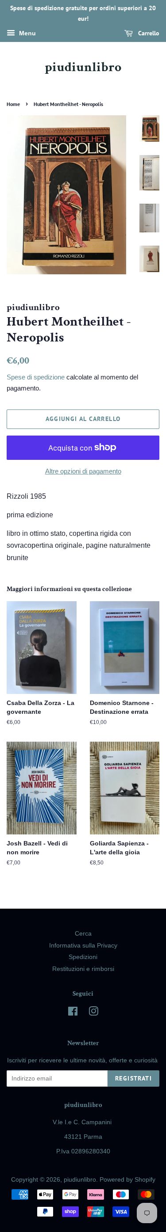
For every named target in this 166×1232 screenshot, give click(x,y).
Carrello (147, 33)
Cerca (83, 933)
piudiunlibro (83, 68)
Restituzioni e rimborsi (83, 969)
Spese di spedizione (36, 377)
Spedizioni (83, 957)
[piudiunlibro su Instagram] (93, 1013)
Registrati (133, 1078)
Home (13, 104)
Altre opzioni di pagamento (83, 471)
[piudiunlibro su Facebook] (73, 1013)
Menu (26, 33)
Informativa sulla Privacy (83, 945)
